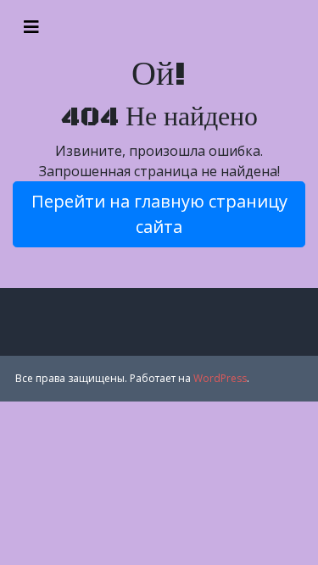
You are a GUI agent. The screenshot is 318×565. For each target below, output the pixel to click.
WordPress (220, 378)
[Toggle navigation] (31, 27)
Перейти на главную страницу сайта (159, 214)
